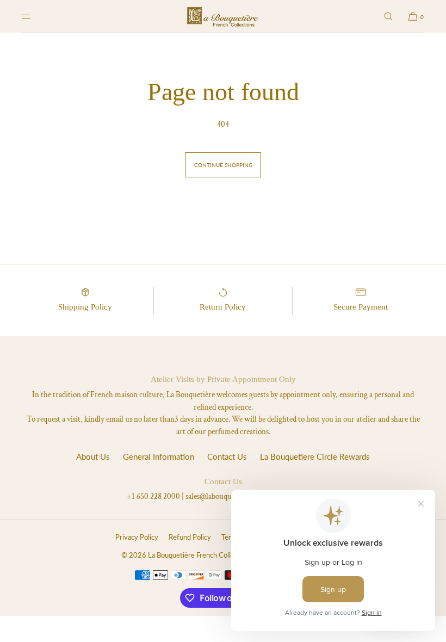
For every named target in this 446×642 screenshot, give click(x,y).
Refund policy (190, 537)
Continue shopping (223, 165)
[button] (388, 16)
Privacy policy (136, 537)
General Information (158, 456)
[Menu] (35, 16)
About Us (93, 456)
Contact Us (227, 456)
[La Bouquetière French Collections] (222, 16)
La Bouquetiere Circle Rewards (315, 456)
